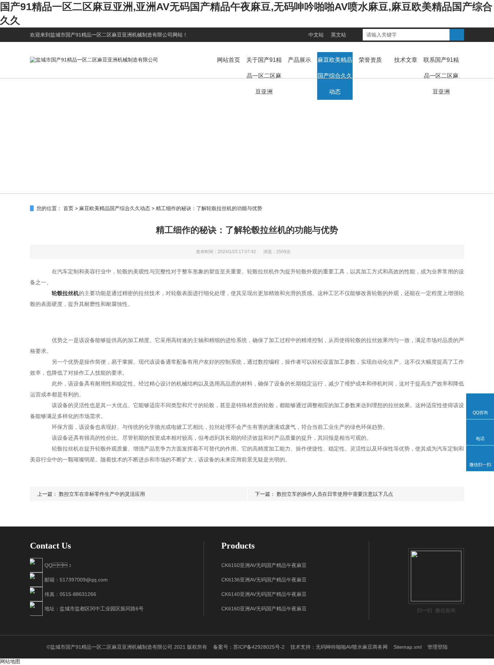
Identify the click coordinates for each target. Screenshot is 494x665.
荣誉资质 (370, 60)
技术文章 (405, 60)
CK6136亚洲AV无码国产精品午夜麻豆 (264, 580)
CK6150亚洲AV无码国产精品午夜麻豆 (264, 565)
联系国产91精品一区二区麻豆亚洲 (441, 76)
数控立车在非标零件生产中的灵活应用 (102, 494)
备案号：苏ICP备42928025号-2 (249, 647)
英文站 (338, 35)
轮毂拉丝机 (65, 293)
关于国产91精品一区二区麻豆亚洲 (264, 76)
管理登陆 (437, 647)
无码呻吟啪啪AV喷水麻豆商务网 (352, 647)
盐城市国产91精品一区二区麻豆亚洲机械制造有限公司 (111, 35)
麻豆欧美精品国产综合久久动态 (335, 76)
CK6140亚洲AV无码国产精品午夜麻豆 (264, 594)
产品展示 (299, 60)
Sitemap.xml (407, 647)
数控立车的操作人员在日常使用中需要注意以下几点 (335, 494)
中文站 (316, 35)
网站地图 (10, 661)
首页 (68, 208)
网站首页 (228, 60)
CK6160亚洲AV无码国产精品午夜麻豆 (264, 608)
